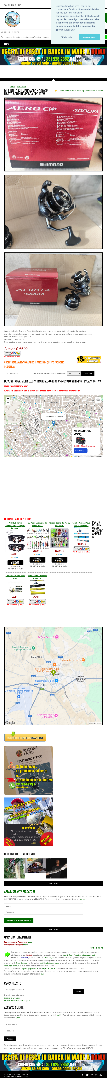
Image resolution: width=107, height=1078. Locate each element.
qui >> (25, 944)
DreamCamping (21, 963)
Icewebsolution (22, 1076)
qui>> (82, 899)
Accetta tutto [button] (89, 37)
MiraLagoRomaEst (11, 965)
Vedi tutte (53, 883)
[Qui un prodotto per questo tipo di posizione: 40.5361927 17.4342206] (53, 724)
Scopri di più (80, 450)
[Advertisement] (53, 71)
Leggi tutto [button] (69, 30)
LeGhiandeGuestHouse (49, 963)
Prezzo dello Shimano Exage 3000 (18, 1000)
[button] (53, 423)
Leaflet (75, 456)
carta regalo (49, 957)
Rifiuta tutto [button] (66, 37)
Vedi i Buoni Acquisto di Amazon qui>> (80, 955)
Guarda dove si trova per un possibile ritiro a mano (80, 90)
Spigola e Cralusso (12, 998)
